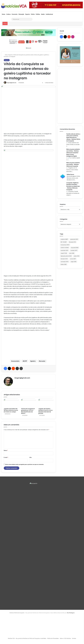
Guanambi (74, 247)
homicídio (64, 250)
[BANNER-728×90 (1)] (28, 41)
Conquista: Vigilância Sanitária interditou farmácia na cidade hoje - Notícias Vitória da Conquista (73, 186)
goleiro (33, 361)
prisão (76, 256)
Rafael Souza (70, 174)
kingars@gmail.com (11, 82)
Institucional (49, 14)
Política (38, 14)
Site (30, 457)
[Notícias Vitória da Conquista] (14, 5)
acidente (64, 239)
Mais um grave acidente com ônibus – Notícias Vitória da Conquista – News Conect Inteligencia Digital (73, 152)
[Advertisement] (28, 345)
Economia (14, 14)
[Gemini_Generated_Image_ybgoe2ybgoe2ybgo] (28, 32)
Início (6, 54)
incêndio (74, 250)
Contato (74, 638)
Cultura (8, 14)
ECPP (25, 361)
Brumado (72, 242)
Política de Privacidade (53, 638)
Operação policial (66, 256)
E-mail (6, 457)
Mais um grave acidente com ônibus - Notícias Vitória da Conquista (73, 164)
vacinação (64, 261)
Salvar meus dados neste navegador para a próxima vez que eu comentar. (24, 464)
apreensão (74, 239)
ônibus (63, 264)
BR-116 (64, 242)
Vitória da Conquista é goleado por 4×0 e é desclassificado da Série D (28, 411)
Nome (6, 450)
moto (71, 253)
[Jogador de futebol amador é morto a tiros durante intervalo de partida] (45, 403)
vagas (73, 261)
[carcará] (28, 48)
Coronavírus (65, 244)
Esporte (27, 14)
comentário (15, 361)
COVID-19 (65, 247)
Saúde (43, 14)
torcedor (42, 361)
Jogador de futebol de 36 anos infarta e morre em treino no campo (11, 410)
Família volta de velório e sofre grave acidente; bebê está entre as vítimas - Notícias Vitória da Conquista (73, 137)
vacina (73, 258)
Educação (21, 14)
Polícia (33, 14)
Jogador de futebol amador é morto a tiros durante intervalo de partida (45, 411)
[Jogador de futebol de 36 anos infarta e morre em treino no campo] (11, 403)
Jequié (64, 253)
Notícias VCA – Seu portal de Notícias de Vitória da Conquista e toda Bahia (27, 638)
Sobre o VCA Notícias (65, 638)
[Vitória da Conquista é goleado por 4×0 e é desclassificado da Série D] (28, 403)
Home (3, 14)
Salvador (64, 258)
